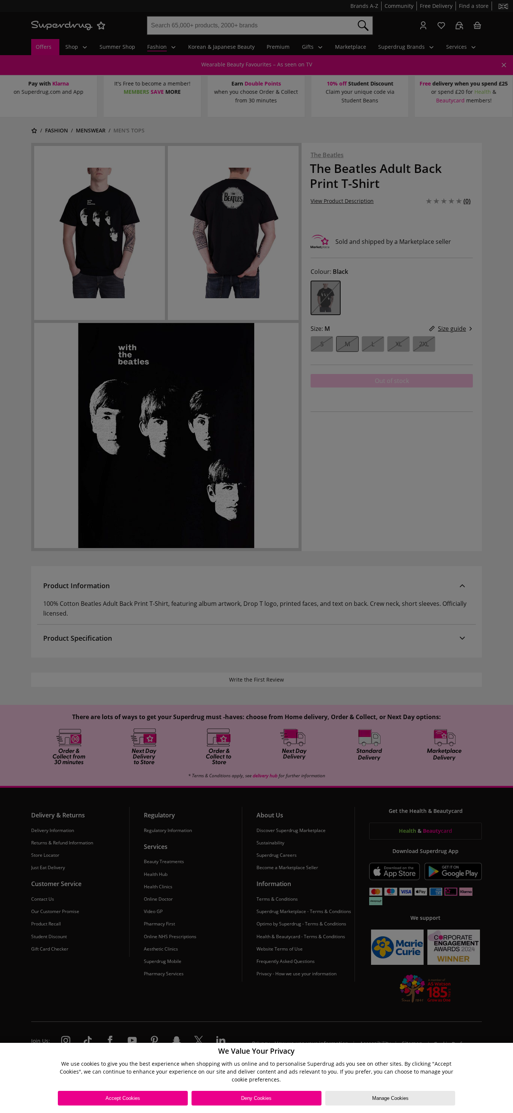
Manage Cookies (390, 1098)
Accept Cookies (123, 1098)
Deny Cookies (256, 1098)
